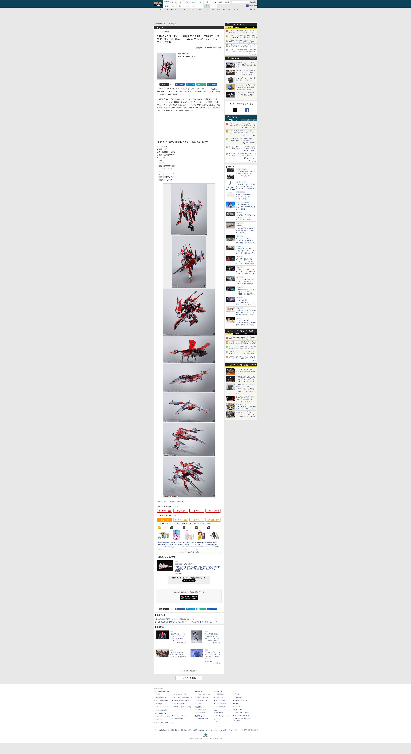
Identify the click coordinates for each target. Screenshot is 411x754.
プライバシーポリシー (212, 730)
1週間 (245, 27)
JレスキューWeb (221, 703)
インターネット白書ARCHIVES (165, 722)
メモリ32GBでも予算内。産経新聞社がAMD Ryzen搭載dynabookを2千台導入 (245, 87)
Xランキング (234, 117)
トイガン (200, 9)
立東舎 (199, 703)
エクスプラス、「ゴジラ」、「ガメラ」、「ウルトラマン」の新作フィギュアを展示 (246, 414)
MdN (215, 710)
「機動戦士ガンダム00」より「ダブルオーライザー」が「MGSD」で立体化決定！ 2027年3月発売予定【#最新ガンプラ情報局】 (242, 46)
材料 (230, 9)
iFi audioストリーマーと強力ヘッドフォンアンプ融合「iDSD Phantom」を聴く (245, 73)
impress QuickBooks (241, 700)
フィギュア (191, 9)
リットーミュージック (203, 694)
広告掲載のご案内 (186, 730)
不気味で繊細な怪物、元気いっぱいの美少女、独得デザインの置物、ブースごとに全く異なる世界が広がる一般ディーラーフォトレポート (246, 381)
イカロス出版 (218, 691)
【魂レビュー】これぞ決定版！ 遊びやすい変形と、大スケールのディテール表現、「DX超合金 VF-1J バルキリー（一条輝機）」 (197, 569)
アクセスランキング (237, 24)
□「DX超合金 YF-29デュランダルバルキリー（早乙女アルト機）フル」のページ (186, 622)
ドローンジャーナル (161, 707)
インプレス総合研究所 (162, 700)
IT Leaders (159, 703)
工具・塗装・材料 (213, 520)
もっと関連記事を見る (187, 671)
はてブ (192, 84)
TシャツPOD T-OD (203, 700)
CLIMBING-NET (202, 713)
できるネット (159, 719)
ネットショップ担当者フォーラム (183, 697)
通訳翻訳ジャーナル (222, 700)
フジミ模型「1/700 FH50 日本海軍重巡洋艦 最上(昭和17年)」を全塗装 (245, 230)
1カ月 (253, 27)
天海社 (237, 694)
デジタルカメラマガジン (163, 716)
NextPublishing (178, 718)
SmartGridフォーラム (180, 694)
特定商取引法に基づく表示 (250, 730)
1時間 (229, 27)
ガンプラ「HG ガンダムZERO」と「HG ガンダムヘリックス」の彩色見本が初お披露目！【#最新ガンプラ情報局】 (246, 263)
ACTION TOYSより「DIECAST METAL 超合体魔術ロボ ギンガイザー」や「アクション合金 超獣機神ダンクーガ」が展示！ (246, 409)
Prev (159, 538)
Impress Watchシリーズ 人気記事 (242, 331)
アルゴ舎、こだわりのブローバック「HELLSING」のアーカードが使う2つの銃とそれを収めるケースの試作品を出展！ (246, 401)
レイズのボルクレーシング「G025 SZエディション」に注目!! (246, 65)
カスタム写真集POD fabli (242, 715)
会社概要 (223, 730)
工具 (224, 9)
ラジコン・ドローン (213, 511)
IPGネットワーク (238, 709)
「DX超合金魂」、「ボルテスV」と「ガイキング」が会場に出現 (177, 636)
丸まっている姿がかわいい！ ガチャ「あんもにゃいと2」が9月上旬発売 (246, 197)
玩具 (218, 9)
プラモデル (182, 9)
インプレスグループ (234, 730)
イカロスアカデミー (222, 707)
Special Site (234, 58)
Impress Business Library (181, 700)
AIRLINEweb (220, 694)
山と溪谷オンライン (203, 709)
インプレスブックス (179, 715)
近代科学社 (198, 716)
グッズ (212, 9)
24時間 (237, 27)
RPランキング (233, 120)
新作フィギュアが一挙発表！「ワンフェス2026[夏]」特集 (243, 365)
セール (236, 9)
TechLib (218, 722)
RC (207, 9)
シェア (181, 84)
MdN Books (219, 713)
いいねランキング (249, 120)
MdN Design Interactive (223, 716)
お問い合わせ (175, 730)
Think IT (158, 694)
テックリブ (217, 719)
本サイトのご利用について (161, 730)
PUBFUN (235, 703)
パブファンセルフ (240, 706)
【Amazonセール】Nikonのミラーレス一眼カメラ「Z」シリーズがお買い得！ (245, 174)
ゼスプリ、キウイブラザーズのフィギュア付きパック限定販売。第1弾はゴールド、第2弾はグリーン (242, 348)
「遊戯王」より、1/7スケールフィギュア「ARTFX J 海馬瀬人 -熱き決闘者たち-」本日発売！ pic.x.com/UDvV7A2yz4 (242, 125)
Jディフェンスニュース (223, 697)
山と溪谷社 (198, 707)
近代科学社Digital (202, 718)
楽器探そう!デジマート (204, 697)
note (203, 84)
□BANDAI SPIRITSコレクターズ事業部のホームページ (176, 619)
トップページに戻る (189, 678)
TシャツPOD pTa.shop (242, 712)
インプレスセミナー (179, 703)
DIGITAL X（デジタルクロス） (182, 707)
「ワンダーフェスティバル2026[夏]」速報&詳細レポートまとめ (245, 371)
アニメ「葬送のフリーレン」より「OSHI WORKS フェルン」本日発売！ (246, 207)
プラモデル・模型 (165, 511)
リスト (172, 84)
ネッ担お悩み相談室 (161, 710)
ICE (234, 691)
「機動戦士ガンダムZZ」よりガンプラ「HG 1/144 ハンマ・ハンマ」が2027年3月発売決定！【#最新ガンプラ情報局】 (242, 42)
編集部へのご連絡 (199, 730)
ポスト (166, 84)
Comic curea (238, 697)
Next (218, 538)
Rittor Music (199, 691)
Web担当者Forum (161, 697)
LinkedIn (213, 84)
